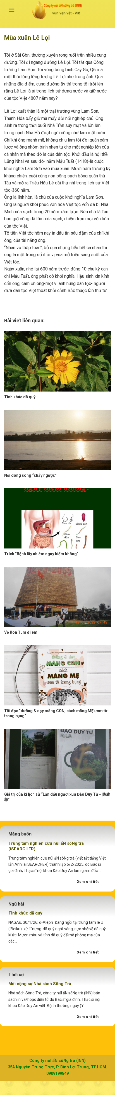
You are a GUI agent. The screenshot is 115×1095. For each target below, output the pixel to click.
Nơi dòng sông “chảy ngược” (30, 475)
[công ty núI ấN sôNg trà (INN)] (57, 10)
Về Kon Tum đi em (20, 632)
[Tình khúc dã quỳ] (57, 361)
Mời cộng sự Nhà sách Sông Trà (39, 983)
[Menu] (11, 9)
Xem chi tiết (88, 881)
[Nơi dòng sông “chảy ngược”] (57, 440)
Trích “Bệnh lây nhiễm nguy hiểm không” (41, 554)
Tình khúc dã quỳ (19, 397)
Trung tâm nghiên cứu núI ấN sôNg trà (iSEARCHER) (46, 846)
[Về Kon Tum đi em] (57, 597)
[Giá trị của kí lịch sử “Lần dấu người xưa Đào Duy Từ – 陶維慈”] (57, 759)
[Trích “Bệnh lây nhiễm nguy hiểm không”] (57, 518)
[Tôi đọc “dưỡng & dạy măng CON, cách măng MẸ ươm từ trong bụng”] (57, 675)
